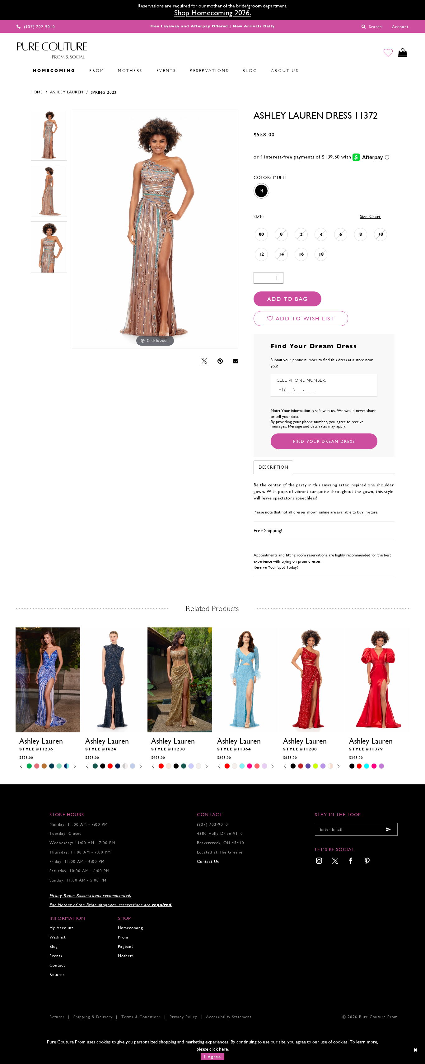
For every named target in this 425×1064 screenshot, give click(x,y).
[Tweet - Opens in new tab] (204, 361)
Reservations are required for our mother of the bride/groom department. (212, 6)
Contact (57, 965)
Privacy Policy (183, 1016)
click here (218, 1049)
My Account (61, 927)
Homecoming (130, 927)
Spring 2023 (104, 92)
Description (273, 467)
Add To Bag (287, 299)
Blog (53, 946)
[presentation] (48, 679)
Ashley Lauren (66, 92)
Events (55, 955)
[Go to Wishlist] (388, 52)
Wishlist (57, 937)
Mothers (126, 955)
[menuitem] (19, 70)
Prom (123, 937)
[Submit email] (388, 829)
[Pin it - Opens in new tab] (220, 361)
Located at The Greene (219, 852)
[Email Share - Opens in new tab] (235, 361)
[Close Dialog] (415, 1049)
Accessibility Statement (228, 1016)
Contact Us (208, 861)
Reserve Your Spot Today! (276, 567)
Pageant (125, 946)
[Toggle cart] (402, 52)
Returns (57, 974)
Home (36, 92)
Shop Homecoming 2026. (212, 12)
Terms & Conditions (141, 1016)
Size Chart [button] (370, 216)
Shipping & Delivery (93, 1016)
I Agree (212, 1056)
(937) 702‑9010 (212, 824)
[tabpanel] (49, 137)
